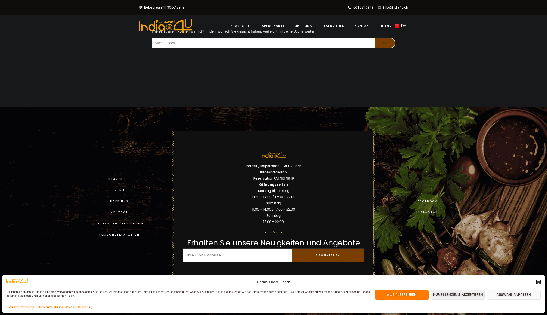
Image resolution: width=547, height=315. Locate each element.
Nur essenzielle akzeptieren (458, 294)
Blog (386, 26)
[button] (538, 282)
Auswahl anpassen (514, 294)
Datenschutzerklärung (20, 307)
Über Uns (303, 26)
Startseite (241, 26)
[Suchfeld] (385, 43)
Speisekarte (273, 26)
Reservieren (333, 26)
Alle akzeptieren (401, 294)
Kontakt (362, 26)
